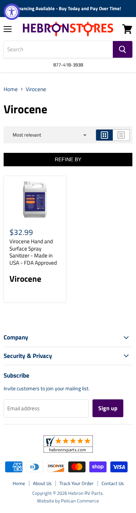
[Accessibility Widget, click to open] (12, 12)
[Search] (122, 49)
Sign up (108, 408)
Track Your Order (76, 483)
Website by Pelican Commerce (68, 500)
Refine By (68, 159)
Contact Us (113, 483)
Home (11, 89)
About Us (42, 483)
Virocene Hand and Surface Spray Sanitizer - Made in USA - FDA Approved (33, 252)
